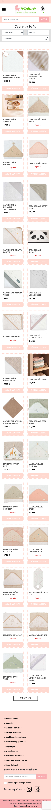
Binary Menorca (31, 806)
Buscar (44, 19)
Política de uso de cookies (16, 760)
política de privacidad (23, 783)
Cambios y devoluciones (15, 737)
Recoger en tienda (13, 732)
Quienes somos (11, 718)
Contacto (9, 723)
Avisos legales (11, 751)
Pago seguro (10, 746)
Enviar (41, 777)
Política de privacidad (14, 756)
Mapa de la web (11, 765)
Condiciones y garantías (15, 742)
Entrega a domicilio (13, 728)
